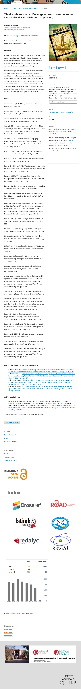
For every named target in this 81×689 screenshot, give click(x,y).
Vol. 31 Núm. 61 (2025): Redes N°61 (29, 8)
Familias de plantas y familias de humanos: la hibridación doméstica (45, 370)
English (6, 438)
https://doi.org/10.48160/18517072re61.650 (23, 36)
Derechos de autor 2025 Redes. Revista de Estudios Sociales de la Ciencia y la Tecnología (62, 131)
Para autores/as (9, 457)
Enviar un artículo (12, 422)
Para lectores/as (9, 454)
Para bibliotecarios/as (11, 460)
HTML (62, 68)
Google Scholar (14, 613)
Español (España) (10, 435)
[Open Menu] (4, 2)
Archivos (13, 8)
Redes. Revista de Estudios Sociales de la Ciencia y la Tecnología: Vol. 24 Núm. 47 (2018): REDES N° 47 (41, 371)
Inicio (6, 8)
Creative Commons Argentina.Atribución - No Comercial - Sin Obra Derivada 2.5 (61, 143)
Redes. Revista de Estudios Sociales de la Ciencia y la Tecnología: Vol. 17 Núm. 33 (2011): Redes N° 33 (39, 383)
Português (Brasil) (10, 441)
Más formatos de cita (57, 102)
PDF (53, 68)
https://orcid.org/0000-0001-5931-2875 (16, 30)
